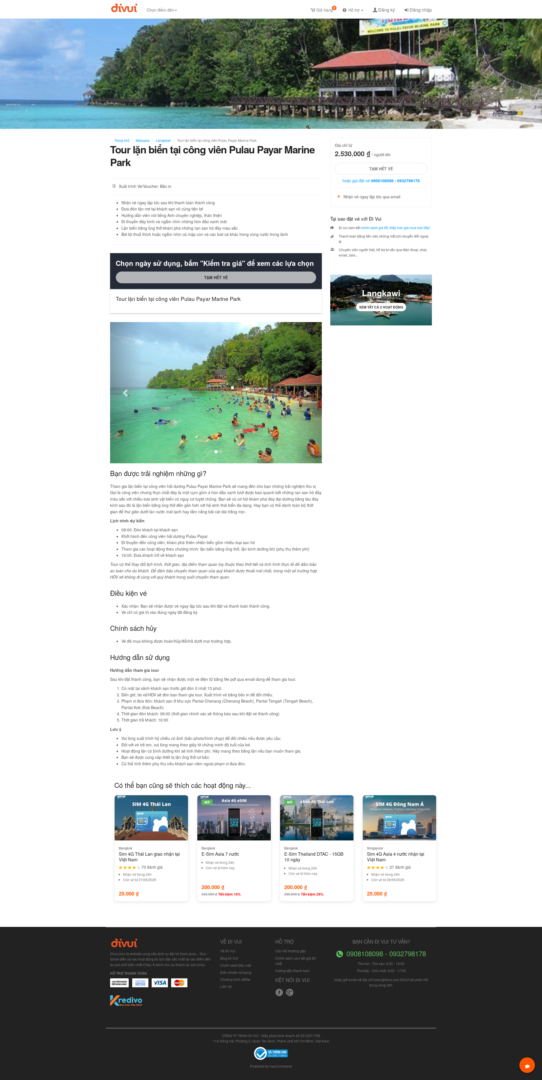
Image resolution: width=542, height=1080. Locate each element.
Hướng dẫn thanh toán (292, 970)
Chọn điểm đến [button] (160, 10)
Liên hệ (226, 986)
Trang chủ (122, 140)
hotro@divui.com (386, 979)
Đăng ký (386, 9)
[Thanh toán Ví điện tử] (179, 985)
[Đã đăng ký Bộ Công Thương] (271, 1052)
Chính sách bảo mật (235, 965)
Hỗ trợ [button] (354, 10)
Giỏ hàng (325, 9)
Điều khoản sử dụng (235, 972)
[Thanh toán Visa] (119, 985)
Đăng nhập (421, 9)
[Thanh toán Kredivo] (126, 1002)
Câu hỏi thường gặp (290, 950)
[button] (126, 392)
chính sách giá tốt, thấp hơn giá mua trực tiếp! (395, 227)
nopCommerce (280, 1066)
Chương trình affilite (235, 979)
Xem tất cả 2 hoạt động (381, 307)
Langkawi (163, 140)
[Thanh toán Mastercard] (140, 985)
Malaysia (142, 140)
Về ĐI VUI (227, 950)
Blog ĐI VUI (229, 958)
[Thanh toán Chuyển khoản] (160, 985)
